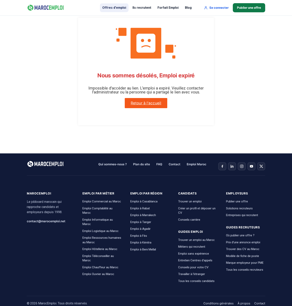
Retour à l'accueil (146, 103)
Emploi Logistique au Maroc (100, 231)
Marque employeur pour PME (245, 263)
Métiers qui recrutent (191, 246)
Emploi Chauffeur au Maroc (100, 267)
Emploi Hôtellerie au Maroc (99, 249)
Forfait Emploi (168, 8)
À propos (244, 303)
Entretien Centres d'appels (195, 260)
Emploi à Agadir (140, 229)
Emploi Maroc (196, 164)
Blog (188, 8)
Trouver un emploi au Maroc (196, 240)
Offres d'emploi (114, 8)
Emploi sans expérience (193, 253)
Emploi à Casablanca (144, 201)
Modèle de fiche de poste (242, 256)
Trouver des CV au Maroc (242, 249)
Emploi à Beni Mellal (143, 249)
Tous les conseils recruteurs (244, 269)
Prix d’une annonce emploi (243, 242)
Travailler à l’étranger (191, 274)
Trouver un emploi (190, 201)
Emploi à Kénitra (140, 242)
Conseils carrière (189, 219)
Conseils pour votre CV (193, 267)
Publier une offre (249, 8)
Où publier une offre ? (240, 235)
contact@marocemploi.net (46, 221)
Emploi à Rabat (140, 208)
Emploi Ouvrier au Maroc (98, 274)
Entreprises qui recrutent (242, 215)
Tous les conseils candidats (196, 281)
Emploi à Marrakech (143, 215)
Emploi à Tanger (140, 222)
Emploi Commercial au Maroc (101, 201)
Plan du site (141, 164)
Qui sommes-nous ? (112, 164)
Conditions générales (218, 303)
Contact (174, 164)
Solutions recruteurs (239, 208)
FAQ (159, 164)
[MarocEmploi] (46, 8)
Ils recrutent (141, 8)
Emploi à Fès (138, 236)
